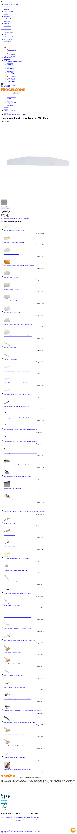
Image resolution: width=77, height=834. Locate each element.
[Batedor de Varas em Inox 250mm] (7, 580)
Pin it (2, 207)
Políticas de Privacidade (18, 831)
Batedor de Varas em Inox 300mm (12, 605)
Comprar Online (7, 26)
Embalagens (6, 9)
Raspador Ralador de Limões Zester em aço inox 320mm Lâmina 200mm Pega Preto (24, 511)
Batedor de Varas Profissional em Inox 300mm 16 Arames (17, 593)
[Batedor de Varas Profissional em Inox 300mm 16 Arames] (7, 592)
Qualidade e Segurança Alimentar (23, 817)
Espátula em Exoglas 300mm (10, 347)
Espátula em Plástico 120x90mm (11, 300)
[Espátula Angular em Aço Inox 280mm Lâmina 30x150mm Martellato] (7, 428)
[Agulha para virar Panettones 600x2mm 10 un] (7, 756)
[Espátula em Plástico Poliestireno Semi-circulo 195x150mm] (7, 335)
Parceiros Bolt (19, 820)
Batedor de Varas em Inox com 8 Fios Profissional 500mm (17, 628)
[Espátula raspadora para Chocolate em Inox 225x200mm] (7, 463)
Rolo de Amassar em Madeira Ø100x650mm (14, 687)
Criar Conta (6, 23)
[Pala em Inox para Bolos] (7, 498)
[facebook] (5, 799)
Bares (5, 34)
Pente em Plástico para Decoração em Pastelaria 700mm (17, 371)
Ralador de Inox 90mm (9, 523)
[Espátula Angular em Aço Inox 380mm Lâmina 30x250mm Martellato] (7, 452)
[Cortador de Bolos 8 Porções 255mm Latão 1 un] (7, 569)
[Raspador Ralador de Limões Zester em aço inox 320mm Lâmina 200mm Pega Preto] (7, 510)
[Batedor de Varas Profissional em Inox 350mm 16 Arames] (7, 616)
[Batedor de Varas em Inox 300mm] (7, 604)
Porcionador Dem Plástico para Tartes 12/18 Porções (16, 558)
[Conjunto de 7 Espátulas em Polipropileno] (7, 241)
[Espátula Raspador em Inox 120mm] (7, 487)
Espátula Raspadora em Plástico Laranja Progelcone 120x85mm (19, 265)
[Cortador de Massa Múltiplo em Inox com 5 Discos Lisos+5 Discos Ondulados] (7, 709)
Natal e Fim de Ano (8, 32)
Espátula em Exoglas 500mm (10, 359)
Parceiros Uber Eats (20, 819)
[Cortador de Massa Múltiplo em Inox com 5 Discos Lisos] (7, 698)
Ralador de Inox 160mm (9, 546)
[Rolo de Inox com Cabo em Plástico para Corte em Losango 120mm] (7, 639)
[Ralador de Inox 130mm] (7, 534)
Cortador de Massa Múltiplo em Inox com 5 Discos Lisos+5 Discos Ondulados (22, 710)
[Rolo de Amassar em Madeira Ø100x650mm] (7, 686)
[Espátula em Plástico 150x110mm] (7, 311)
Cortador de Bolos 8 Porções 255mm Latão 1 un (15, 570)
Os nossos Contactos (34, 817)
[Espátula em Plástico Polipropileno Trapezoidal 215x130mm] (7, 323)
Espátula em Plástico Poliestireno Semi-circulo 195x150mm (18, 336)
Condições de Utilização (6, 831)
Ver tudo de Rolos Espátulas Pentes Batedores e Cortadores (15, 218)
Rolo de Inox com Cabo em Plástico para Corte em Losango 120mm (20, 640)
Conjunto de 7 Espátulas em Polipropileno (14, 242)
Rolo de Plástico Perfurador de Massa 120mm (14, 745)
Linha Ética (37, 831)
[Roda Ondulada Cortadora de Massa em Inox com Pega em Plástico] (7, 721)
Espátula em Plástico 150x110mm (12, 312)
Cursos (2, 817)
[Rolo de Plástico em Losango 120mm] (7, 662)
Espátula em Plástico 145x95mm (11, 254)
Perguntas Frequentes (34, 816)
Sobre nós (18, 816)
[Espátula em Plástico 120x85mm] (7, 276)
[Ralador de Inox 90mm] (7, 522)
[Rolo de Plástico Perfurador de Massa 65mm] (7, 733)
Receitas (2, 816)
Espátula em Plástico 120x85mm (11, 277)
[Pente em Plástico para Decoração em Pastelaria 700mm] (7, 370)
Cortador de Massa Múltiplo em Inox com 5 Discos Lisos (17, 699)
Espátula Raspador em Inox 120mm (12, 488)
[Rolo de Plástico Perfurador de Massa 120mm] (7, 744)
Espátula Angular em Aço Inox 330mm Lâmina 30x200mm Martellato (20, 441)
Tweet (7, 207)
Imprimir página (4, 210)
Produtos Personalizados (9, 39)
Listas (9, 18)
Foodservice (6, 6)
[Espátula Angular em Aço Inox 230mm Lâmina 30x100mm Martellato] (7, 416)
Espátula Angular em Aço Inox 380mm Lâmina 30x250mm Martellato (20, 453)
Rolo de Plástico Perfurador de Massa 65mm (14, 734)
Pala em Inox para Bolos (9, 500)
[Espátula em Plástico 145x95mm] (7, 253)
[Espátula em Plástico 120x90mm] (7, 299)
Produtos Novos (7, 41)
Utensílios (6, 14)
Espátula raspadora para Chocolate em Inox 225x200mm (17, 464)
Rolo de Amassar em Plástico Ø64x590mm (14, 675)
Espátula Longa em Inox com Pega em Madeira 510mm (17, 406)
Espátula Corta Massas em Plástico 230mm (14, 230)
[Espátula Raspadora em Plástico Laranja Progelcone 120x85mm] (7, 264)
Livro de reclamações (29, 831)
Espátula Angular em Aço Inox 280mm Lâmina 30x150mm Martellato (20, 429)
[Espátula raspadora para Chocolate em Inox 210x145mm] (7, 475)
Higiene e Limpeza (8, 11)
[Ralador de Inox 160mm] (7, 545)
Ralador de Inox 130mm (9, 535)
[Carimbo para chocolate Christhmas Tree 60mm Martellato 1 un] (7, 768)
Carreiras (18, 822)
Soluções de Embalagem (10, 817)
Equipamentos (7, 16)
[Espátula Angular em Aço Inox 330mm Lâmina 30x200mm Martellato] (7, 440)
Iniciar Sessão (7, 21)
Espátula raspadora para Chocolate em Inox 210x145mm (17, 476)
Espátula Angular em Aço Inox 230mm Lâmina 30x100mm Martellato (20, 418)
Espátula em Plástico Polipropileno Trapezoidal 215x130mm (18, 324)
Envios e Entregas (34, 819)
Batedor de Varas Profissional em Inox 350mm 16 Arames (17, 617)
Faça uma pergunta (5, 208)
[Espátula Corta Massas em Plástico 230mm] (7, 229)
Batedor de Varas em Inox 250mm (12, 581)
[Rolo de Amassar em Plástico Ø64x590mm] (7, 674)
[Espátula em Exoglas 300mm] (7, 346)
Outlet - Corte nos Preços (10, 37)
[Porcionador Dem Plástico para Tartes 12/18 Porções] (7, 557)
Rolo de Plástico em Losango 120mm (12, 663)
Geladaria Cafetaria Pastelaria (11, 4)
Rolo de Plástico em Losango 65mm (12, 652)
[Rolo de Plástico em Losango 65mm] (7, 651)
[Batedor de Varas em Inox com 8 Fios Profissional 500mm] (7, 627)
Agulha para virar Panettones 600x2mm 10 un (14, 757)
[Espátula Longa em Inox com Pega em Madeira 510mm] (7, 405)
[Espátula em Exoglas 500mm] (7, 358)
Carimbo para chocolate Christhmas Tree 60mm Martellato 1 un (19, 769)
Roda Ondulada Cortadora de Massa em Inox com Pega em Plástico (20, 722)
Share (4, 207)
